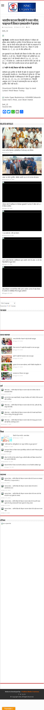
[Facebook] (18, 694)
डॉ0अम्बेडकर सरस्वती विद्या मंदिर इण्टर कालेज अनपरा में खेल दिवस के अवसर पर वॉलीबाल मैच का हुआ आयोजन (21, 290)
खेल (29, 27)
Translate (13, 306)
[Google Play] (25, 694)
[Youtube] (23, 694)
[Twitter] (21, 694)
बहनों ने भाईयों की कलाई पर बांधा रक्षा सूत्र (23, 356)
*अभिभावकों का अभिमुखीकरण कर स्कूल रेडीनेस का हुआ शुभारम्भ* (20, 444)
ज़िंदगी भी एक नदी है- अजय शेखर (21, 435)
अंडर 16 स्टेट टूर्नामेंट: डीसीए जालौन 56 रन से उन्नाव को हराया (20, 177)
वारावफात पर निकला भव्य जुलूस (21, 373)
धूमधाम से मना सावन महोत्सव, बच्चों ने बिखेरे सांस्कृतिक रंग (27, 364)
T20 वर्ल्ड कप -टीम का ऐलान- (11, 233)
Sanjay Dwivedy (8, 27)
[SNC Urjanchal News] (22, 6)
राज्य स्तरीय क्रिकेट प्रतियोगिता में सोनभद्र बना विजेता (17, 150)
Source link (7, 107)
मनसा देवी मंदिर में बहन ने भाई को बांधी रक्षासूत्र (24, 338)
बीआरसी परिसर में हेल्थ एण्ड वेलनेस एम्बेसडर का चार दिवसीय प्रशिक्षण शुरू (22, 465)
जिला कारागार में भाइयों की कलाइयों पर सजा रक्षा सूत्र (26, 347)
